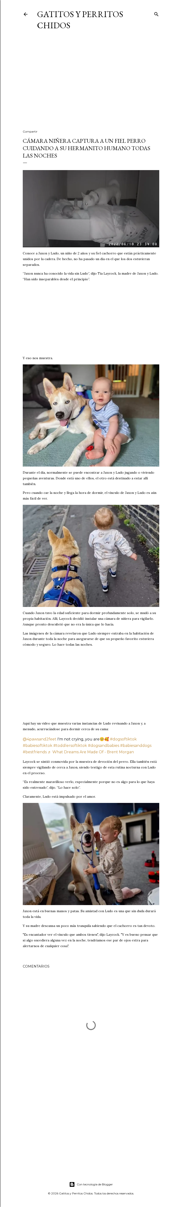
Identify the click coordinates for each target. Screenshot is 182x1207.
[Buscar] (156, 13)
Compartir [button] (30, 131)
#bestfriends (35, 752)
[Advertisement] (91, 84)
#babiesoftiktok (37, 745)
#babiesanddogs (135, 745)
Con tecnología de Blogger (95, 1184)
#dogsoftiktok (123, 739)
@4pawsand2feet (39, 739)
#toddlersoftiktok (70, 745)
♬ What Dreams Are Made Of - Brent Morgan (91, 752)
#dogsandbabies (103, 745)
